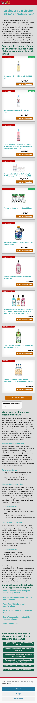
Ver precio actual (25, 84)
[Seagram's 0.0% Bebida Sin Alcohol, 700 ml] (18, 66)
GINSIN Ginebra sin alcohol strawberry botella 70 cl (17, 277)
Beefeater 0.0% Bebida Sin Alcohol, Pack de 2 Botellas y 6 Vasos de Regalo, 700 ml (18, 175)
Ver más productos (18, 398)
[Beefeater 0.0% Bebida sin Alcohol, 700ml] (18, 101)
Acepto (18, 689)
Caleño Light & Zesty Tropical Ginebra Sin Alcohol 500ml (18, 243)
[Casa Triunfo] (6, 2)
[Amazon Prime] (30, 81)
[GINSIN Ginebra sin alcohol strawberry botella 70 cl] (18, 267)
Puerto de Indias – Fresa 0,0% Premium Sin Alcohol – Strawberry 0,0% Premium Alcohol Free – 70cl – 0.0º (18, 146)
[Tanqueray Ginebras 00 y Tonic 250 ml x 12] (18, 198)
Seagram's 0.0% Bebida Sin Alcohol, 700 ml (18, 77)
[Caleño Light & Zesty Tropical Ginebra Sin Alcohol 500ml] (18, 233)
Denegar (18, 694)
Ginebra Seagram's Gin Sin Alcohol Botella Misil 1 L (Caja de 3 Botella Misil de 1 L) (18, 381)
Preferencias (18, 699)
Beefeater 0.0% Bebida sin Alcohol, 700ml (16, 111)
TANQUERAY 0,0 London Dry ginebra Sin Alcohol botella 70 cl (18, 346)
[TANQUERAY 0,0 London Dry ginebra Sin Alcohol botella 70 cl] (18, 336)
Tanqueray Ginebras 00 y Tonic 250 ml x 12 (18, 209)
